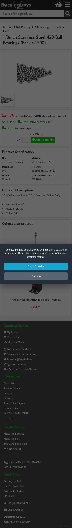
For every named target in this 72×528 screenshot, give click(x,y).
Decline (36, 276)
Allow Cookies (36, 266)
